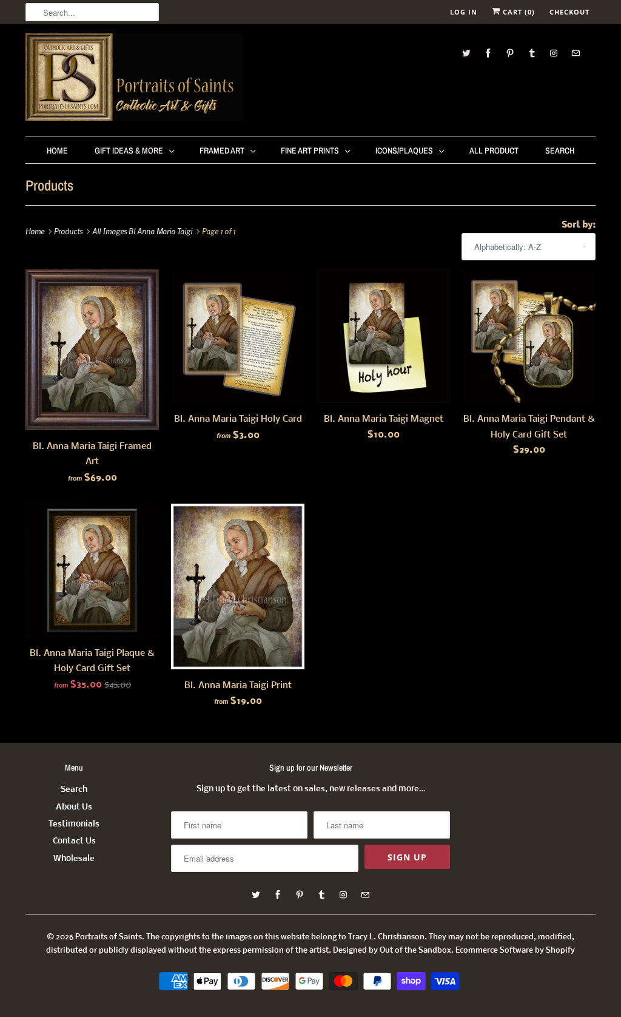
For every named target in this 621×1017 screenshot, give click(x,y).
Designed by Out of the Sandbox (392, 950)
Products (49, 185)
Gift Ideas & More (129, 150)
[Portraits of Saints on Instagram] (554, 53)
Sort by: (579, 225)
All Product (494, 150)
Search (559, 150)
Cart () (517, 11)
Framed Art (222, 150)
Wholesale (74, 858)
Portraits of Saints (108, 937)
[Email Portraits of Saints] (575, 53)
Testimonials (74, 824)
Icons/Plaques (404, 150)
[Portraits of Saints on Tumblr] (532, 53)
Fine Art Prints (310, 150)
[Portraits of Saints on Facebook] (488, 53)
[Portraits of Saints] (134, 78)
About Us (74, 807)
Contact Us (74, 841)
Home (57, 150)
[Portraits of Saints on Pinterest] (510, 53)
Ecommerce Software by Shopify (515, 950)
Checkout (569, 11)
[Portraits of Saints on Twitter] (466, 53)
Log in (463, 11)
